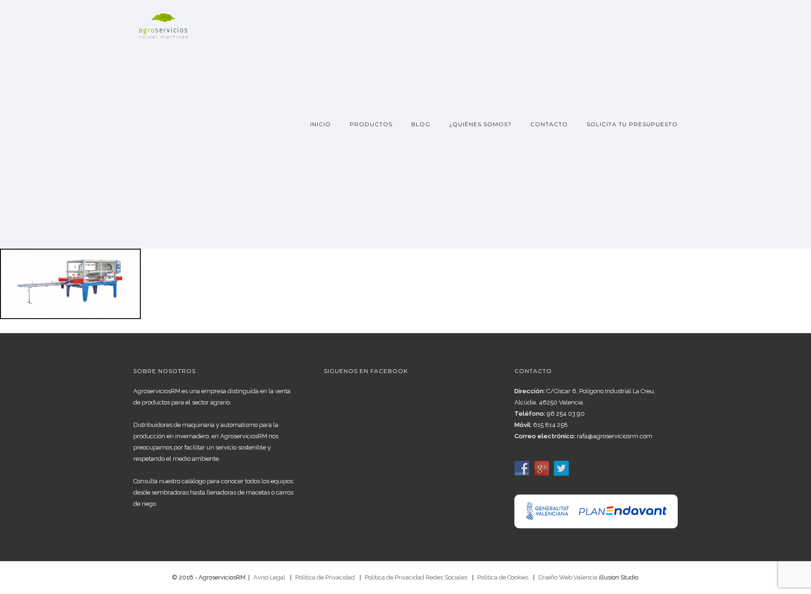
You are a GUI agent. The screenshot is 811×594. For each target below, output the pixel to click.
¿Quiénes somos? (480, 124)
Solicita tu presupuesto (632, 124)
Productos (371, 124)
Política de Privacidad (325, 577)
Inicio (320, 124)
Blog (420, 124)
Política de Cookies (502, 577)
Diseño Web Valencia (567, 577)
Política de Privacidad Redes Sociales (416, 577)
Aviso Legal (269, 577)
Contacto (549, 124)
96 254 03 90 (566, 413)
